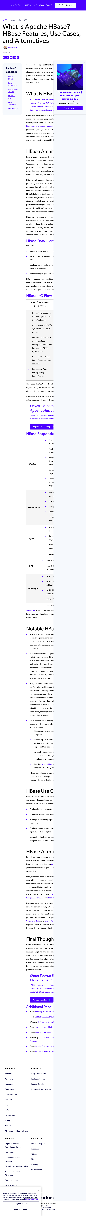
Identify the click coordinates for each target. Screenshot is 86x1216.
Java (6, 1105)
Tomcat (8, 1126)
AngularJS (9, 1079)
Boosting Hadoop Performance (48, 1011)
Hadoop (8, 1100)
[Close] (38, 1190)
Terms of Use (45, 1206)
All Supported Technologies (16, 1131)
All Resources (36, 1169)
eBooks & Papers (38, 1143)
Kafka (7, 1110)
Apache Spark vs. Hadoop (46, 1046)
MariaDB (50, 898)
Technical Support (38, 1079)
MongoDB (49, 921)
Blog (33, 1159)
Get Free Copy (65, 5)
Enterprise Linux (11, 1094)
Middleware (10, 1115)
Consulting (9, 1152)
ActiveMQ (9, 1073)
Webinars (35, 1149)
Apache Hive (47, 764)
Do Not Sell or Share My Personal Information (43, 1209)
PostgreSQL (31, 898)
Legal (51, 1206)
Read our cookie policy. (31, 1199)
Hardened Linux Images (41, 1089)
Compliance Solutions (14, 1180)
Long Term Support (39, 1073)
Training (34, 1164)
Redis (38, 921)
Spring (7, 1120)
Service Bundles (37, 1084)
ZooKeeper (30, 610)
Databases (9, 1089)
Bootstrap (9, 1084)
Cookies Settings (20, 1209)
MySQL (40, 898)
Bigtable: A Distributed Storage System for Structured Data (50, 126)
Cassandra (30, 921)
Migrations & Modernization (16, 1166)
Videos (34, 1154)
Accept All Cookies (21, 1204)
